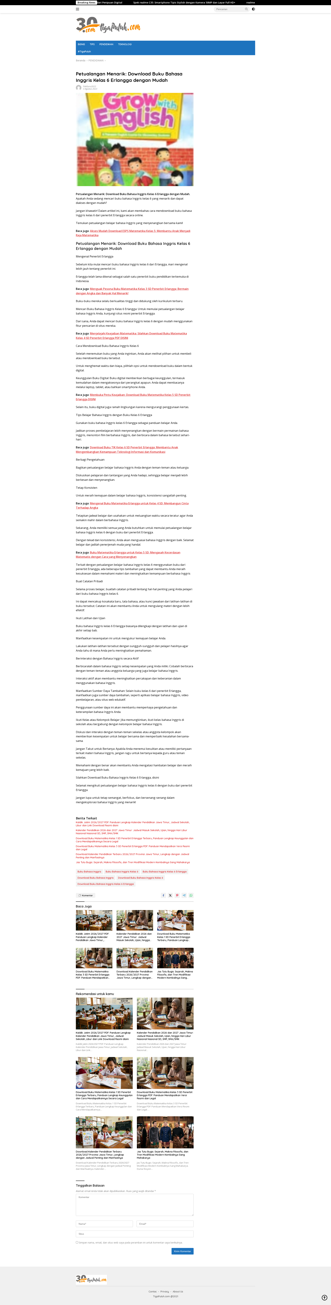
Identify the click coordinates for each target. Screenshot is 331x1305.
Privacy (165, 1291)
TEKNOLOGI (125, 44)
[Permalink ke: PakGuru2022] (78, 87)
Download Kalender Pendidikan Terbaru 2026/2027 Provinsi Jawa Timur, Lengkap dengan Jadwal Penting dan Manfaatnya (132, 856)
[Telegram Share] (184, 895)
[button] (246, 9)
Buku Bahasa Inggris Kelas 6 (122, 871)
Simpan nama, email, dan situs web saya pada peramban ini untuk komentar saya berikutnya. (131, 1242)
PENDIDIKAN (106, 44)
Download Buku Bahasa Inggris (96, 877)
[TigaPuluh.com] (108, 26)
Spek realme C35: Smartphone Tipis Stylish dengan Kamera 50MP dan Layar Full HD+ (128, 2)
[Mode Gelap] (253, 9)
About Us (178, 1291)
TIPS (92, 44)
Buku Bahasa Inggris (89, 871)
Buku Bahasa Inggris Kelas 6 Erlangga (165, 871)
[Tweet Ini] (170, 895)
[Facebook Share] (163, 895)
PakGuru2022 (89, 86)
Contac (153, 1291)
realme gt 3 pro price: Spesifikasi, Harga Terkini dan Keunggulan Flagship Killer (238, 2)
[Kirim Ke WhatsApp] (191, 895)
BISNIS (81, 44)
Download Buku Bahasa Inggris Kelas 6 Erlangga (106, 884)
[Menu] (78, 9)
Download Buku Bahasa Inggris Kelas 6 (140, 877)
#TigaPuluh (84, 51)
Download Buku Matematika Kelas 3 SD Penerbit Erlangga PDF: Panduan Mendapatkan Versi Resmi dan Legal (133, 848)
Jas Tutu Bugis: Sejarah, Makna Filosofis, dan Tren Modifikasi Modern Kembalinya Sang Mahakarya (133, 862)
